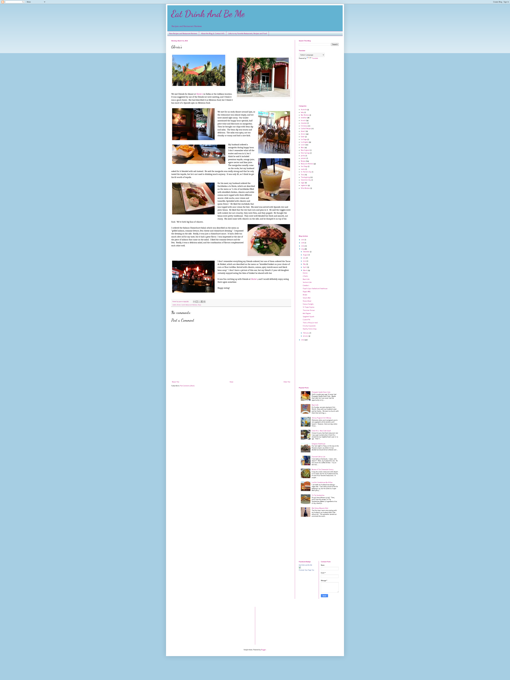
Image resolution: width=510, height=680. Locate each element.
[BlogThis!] (197, 301)
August (305, 255)
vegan (303, 183)
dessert (303, 131)
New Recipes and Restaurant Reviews (183, 33)
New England (305, 150)
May (304, 264)
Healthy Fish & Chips (309, 329)
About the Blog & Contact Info (212, 33)
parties (303, 156)
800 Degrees (307, 313)
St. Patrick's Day (306, 172)
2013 (302, 340)
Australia (304, 109)
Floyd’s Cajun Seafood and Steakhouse (315, 288)
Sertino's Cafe (307, 282)
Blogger (263, 650)
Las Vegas (304, 139)
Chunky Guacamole (309, 326)
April (305, 267)
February (306, 333)
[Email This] (194, 301)
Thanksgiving (305, 177)
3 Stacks (305, 276)
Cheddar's (306, 285)
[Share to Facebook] (202, 301)
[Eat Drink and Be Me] (300, 568)
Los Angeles (304, 142)
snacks (303, 169)
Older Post (287, 382)
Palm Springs (305, 153)
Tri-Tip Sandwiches (318, 495)
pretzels (303, 158)
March (305, 270)
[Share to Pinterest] (204, 301)
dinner (179, 305)
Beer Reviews (305, 115)
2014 (303, 249)
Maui (302, 147)
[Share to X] (199, 301)
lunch (183, 305)
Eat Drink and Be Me (305, 565)
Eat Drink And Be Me (208, 13)
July (304, 258)
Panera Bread (307, 301)
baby (302, 112)
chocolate (304, 123)
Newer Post (175, 382)
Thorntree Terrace (309, 310)
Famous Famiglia (308, 304)
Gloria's (305, 273)
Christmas (304, 126)
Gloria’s (199, 94)
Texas (199, 305)
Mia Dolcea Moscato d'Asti (320, 508)
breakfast (304, 118)
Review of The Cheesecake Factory (322, 469)
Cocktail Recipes (306, 128)
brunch (303, 120)
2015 (303, 246)
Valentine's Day (306, 180)
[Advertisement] (321, 82)
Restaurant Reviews (191, 305)
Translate (315, 58)
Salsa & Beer (307, 298)
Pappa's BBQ (306, 292)
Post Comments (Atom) (187, 386)
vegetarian (304, 185)
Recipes (303, 161)
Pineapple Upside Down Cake (321, 392)
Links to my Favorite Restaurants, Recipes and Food (247, 33)
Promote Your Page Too (306, 570)
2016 (303, 243)
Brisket (305, 295)
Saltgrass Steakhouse (318, 444)
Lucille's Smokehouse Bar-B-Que (322, 482)
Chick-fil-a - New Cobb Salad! (321, 431)
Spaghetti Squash (308, 316)
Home (231, 382)
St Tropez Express (308, 307)
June (304, 261)
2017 (303, 240)
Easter (303, 137)
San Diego (304, 166)
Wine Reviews (305, 188)
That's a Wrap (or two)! (310, 323)
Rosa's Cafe (306, 279)
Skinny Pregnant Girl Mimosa (321, 418)
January (306, 336)
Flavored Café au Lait (318, 457)
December (306, 252)
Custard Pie (306, 320)
